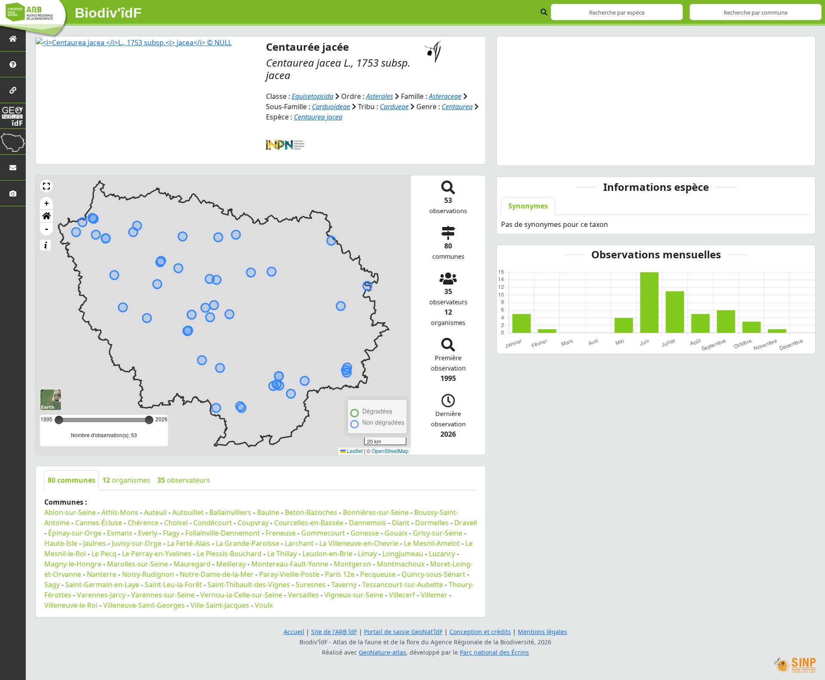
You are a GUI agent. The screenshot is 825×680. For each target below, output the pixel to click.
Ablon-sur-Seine (70, 512)
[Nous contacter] (13, 167)
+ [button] (46, 203)
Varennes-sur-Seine (163, 595)
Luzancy (442, 553)
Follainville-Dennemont (222, 533)
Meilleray (231, 564)
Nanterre (101, 574)
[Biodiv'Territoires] (13, 141)
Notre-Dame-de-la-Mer (217, 574)
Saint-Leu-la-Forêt (173, 584)
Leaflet (354, 450)
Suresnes (311, 584)
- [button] (46, 228)
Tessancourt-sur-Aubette (402, 584)
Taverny (344, 584)
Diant (400, 522)
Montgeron (352, 564)
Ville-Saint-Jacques (219, 605)
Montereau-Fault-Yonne (289, 564)
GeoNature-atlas (382, 652)
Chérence (143, 522)
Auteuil (155, 512)
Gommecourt (323, 533)
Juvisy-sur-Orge (137, 543)
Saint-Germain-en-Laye (102, 584)
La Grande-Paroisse (247, 543)
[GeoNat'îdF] (13, 116)
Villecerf (402, 595)
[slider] (149, 420)
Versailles (303, 595)
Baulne (268, 512)
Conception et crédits (480, 632)
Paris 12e (339, 574)
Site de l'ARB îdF (334, 632)
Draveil (465, 522)
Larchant (299, 543)
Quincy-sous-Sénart (433, 574)
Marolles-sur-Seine (137, 564)
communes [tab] (71, 480)
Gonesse (365, 533)
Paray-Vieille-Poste (289, 574)
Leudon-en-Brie (327, 553)
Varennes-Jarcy (101, 595)
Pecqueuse (378, 574)
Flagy (171, 533)
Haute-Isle (60, 543)
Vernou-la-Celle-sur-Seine (241, 595)
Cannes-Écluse (98, 522)
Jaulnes (94, 543)
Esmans (119, 533)
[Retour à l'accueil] (13, 38)
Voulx (264, 605)
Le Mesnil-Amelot (432, 543)
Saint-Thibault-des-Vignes (249, 584)
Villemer (434, 595)
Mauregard (192, 564)
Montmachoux (401, 564)
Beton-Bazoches (311, 512)
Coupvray (253, 522)
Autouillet (188, 512)
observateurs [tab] (183, 480)
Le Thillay (282, 553)
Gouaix (396, 533)
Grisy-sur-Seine (437, 533)
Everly (147, 533)
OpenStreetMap (390, 450)
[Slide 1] (656, 154)
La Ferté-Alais (188, 543)
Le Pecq (104, 553)
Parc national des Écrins (494, 652)
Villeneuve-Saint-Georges (144, 605)
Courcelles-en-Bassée (308, 522)
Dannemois (367, 522)
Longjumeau (402, 553)
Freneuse (281, 533)
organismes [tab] (126, 480)
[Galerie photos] (13, 193)
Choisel (176, 522)
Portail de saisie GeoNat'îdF (403, 632)
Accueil (294, 632)
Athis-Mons (119, 512)
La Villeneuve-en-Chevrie (358, 543)
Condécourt (212, 522)
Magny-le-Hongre (72, 564)
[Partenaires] (13, 90)
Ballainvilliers (230, 512)
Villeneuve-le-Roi (71, 605)
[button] (46, 186)
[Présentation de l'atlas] (13, 64)
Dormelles (432, 522)
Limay (367, 553)
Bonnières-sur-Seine (376, 512)
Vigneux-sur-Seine (353, 595)
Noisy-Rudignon (148, 574)
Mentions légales (542, 632)
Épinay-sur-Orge (74, 533)
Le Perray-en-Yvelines (156, 553)
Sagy (52, 584)
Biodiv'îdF (108, 13)
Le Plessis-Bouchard (229, 553)
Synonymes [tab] (528, 206)
